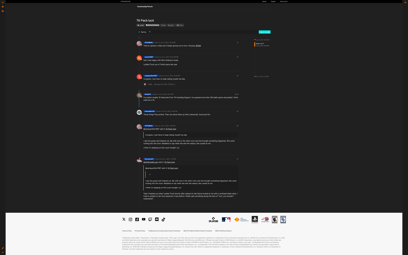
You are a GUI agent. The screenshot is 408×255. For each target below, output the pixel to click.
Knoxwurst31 (149, 159)
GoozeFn (148, 94)
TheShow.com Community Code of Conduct (164, 231)
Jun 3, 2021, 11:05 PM (168, 126)
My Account (283, 1)
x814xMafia (149, 42)
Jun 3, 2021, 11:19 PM (169, 159)
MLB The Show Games (223, 231)
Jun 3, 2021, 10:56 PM (172, 76)
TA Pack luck (171, 129)
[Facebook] (137, 219)
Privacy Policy (140, 231)
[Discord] (157, 219)
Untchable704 (149, 111)
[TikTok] (163, 219)
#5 (237, 111)
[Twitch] (150, 219)
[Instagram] (130, 219)
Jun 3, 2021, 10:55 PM (168, 57)
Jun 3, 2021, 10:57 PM (166, 94)
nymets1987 (149, 57)
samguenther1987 (151, 76)
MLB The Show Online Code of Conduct (197, 231)
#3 (237, 76)
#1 (237, 42)
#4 (237, 94)
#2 (237, 57)
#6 (237, 126)
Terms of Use (127, 231)
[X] (124, 219)
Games (264, 1)
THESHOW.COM (125, 1)
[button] (3, 248)
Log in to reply (265, 32)
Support (273, 1)
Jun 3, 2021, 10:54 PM (168, 42)
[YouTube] (143, 219)
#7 (237, 159)
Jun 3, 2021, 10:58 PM (170, 111)
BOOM (198, 46)
